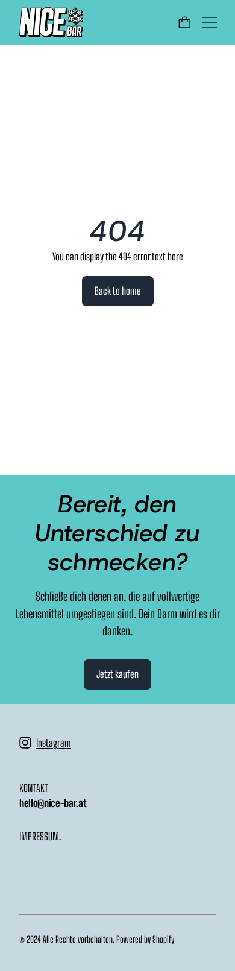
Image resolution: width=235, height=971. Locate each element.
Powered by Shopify (145, 939)
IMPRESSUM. (40, 836)
